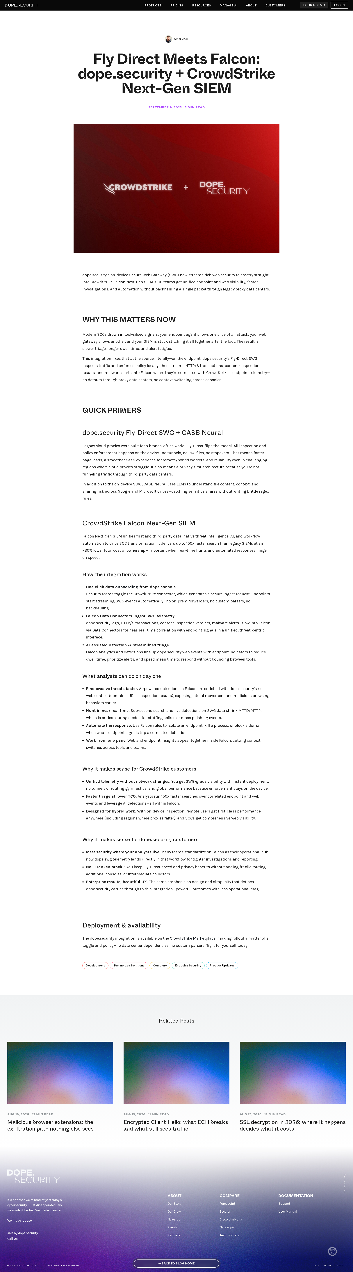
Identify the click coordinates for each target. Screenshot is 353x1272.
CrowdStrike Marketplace (192, 938)
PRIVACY (328, 1265)
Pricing (176, 5)
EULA (316, 1265)
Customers (275, 5)
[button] (152, 6)
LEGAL (340, 1265)
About (251, 5)
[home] (22, 5)
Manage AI (228, 5)
